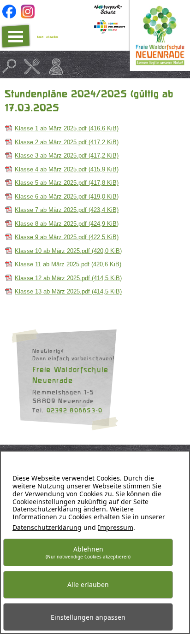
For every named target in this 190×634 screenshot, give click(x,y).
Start (40, 36)
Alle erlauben (88, 584)
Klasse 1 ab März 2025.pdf (67, 128)
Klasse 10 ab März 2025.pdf (68, 250)
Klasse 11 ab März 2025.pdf (68, 264)
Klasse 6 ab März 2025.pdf (67, 196)
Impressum (115, 527)
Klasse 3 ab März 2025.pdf (67, 155)
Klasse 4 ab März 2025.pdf (67, 169)
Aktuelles (52, 36)
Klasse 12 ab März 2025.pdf (68, 278)
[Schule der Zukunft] (109, 31)
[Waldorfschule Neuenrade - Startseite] (160, 68)
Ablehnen (88, 552)
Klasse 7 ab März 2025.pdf (67, 209)
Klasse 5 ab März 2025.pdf (67, 182)
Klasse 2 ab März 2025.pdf (67, 142)
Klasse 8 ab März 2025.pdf (67, 223)
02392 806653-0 (75, 410)
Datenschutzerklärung (47, 527)
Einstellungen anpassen (88, 617)
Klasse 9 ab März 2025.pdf (67, 237)
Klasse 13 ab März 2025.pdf (68, 291)
